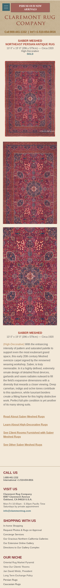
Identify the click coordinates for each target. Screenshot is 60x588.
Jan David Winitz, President (17, 571)
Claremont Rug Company (30, 22)
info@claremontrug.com (17, 510)
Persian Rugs (10, 579)
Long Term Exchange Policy (18, 575)
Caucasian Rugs (12, 584)
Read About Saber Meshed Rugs (24, 416)
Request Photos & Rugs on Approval (22, 530)
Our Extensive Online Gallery (18, 543)
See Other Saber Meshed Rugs (22, 444)
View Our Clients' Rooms (16, 566)
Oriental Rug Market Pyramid (18, 562)
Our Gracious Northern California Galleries (25, 538)
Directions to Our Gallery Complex (21, 547)
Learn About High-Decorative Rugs (25, 424)
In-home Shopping (13, 525)
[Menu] (6, 7)
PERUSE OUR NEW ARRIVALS (30, 8)
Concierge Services (13, 534)
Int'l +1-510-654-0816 (43, 31)
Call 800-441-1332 (15, 31)
